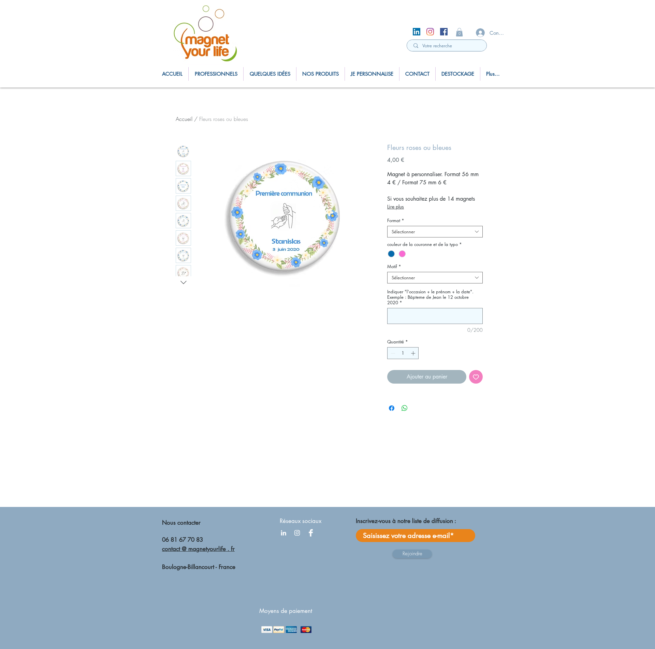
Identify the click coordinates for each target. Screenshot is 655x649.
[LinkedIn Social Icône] (416, 31)
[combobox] (435, 231)
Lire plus (395, 206)
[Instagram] (430, 31)
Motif (394, 266)
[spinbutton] (403, 353)
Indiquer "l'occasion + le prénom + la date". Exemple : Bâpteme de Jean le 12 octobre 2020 (430, 297)
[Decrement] (392, 353)
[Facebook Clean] (311, 533)
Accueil (184, 119)
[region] (208, 34)
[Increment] (414, 353)
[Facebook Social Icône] (444, 31)
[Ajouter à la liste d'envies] (476, 377)
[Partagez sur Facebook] (392, 408)
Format (395, 220)
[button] (459, 32)
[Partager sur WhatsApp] (405, 408)
